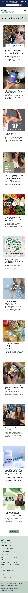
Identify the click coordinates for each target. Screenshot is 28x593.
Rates (15, 560)
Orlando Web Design (14, 585)
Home (3, 557)
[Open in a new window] (2, 577)
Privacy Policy (4, 588)
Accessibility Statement (7, 590)
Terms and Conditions (14, 588)
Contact (16, 564)
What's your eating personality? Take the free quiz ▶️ (14, 1)
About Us (4, 560)
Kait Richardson (6, 564)
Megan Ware (5, 562)
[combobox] (12, 5)
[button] (14, 531)
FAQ (15, 557)
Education (17, 562)
